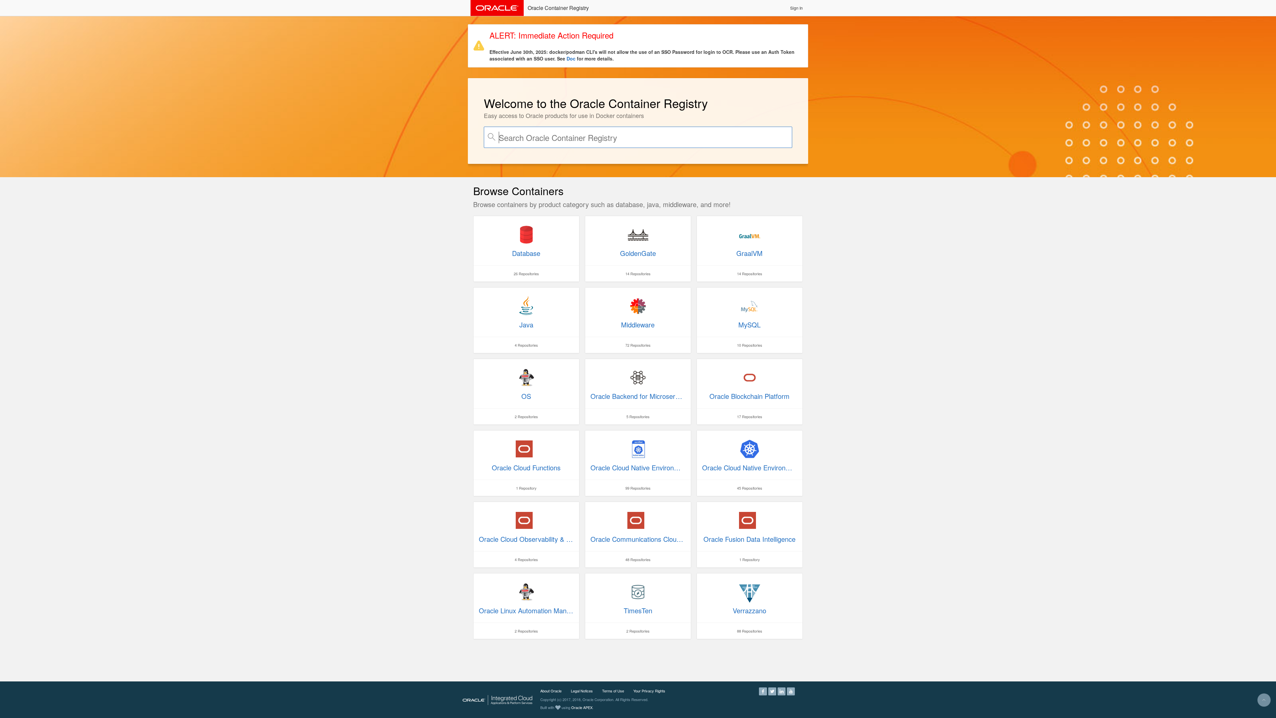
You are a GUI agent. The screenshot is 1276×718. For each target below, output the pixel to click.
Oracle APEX (581, 707)
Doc (571, 58)
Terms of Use (613, 690)
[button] (796, 8)
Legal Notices (582, 690)
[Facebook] (763, 690)
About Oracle (551, 690)
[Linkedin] (782, 690)
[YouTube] (791, 690)
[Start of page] (1264, 700)
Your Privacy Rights (649, 690)
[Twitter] (772, 690)
